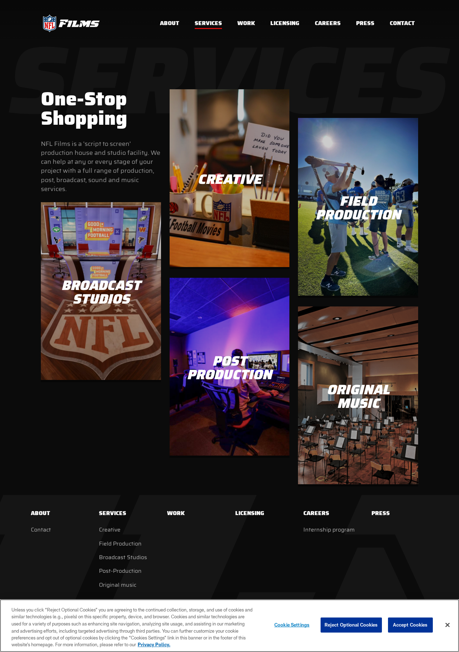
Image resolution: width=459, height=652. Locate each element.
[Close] (447, 625)
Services (112, 513)
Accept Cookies (410, 625)
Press (381, 513)
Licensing (249, 513)
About (40, 513)
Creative (109, 529)
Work (176, 513)
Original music (117, 584)
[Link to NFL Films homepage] (71, 23)
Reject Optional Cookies (351, 625)
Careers (316, 513)
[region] (229, 625)
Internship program (329, 529)
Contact (41, 529)
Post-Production (120, 570)
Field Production (120, 543)
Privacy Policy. (154, 644)
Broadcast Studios (123, 557)
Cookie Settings (291, 625)
